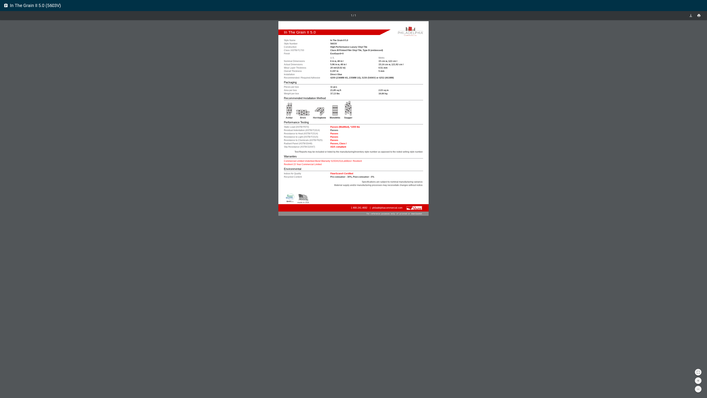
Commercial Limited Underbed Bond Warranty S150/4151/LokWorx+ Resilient (323, 161)
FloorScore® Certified (341, 173)
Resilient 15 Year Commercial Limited (303, 164)
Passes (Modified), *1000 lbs (345, 127)
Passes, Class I (338, 143)
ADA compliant (338, 147)
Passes (334, 133)
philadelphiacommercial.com (387, 207)
